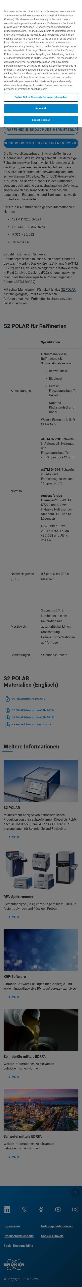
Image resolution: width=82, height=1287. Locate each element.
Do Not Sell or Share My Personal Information (41, 97)
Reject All (40, 108)
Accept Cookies (41, 119)
